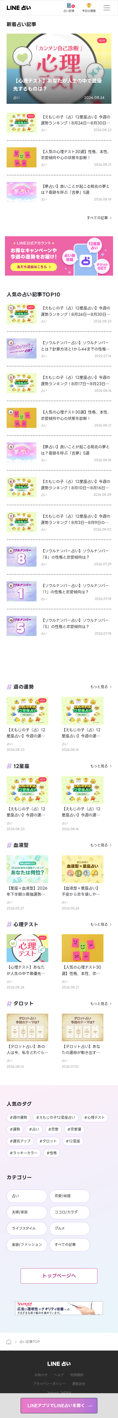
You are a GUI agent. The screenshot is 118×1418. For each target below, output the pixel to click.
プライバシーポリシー (49, 1383)
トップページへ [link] (59, 1276)
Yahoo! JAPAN (59, 1392)
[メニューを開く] (106, 7)
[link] (19, 8)
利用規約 (76, 1375)
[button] (59, 69)
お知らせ (41, 1375)
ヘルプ (59, 1375)
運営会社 (78, 1383)
